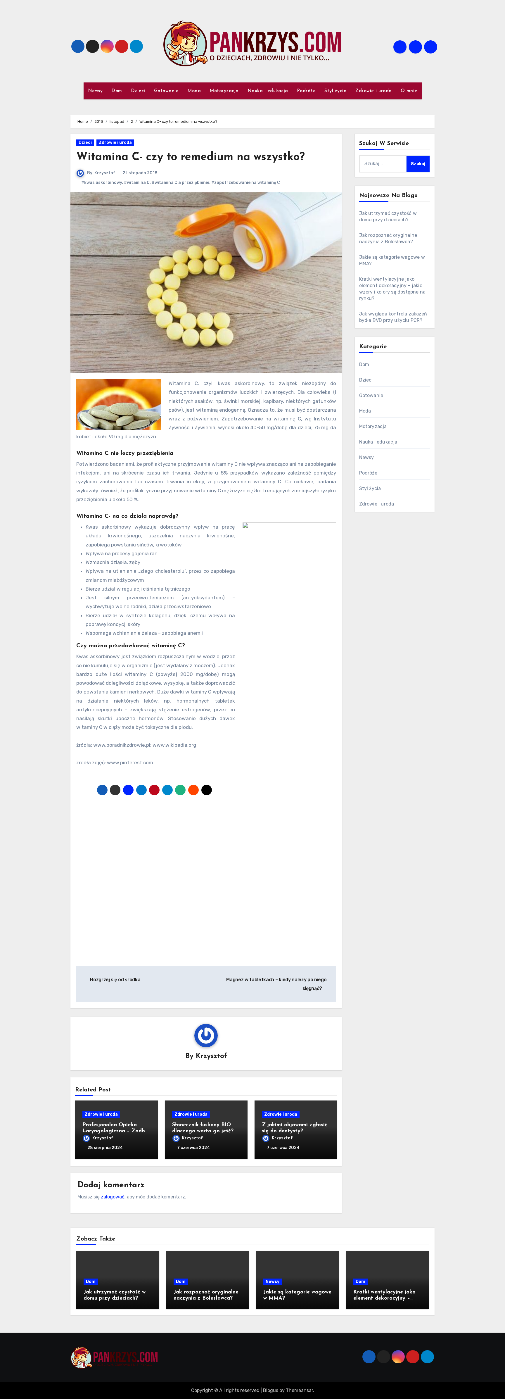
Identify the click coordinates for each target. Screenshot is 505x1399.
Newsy (95, 91)
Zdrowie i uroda (373, 91)
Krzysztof (104, 172)
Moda (194, 91)
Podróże (306, 91)
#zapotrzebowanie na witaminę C (245, 182)
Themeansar (299, 1390)
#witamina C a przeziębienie (180, 182)
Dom (116, 91)
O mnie (409, 91)
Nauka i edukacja (268, 91)
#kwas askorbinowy (101, 182)
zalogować (112, 1197)
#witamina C (137, 182)
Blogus (270, 1390)
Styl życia (335, 91)
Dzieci (138, 91)
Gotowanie (166, 91)
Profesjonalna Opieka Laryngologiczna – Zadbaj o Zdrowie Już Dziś (116, 1131)
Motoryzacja (224, 91)
